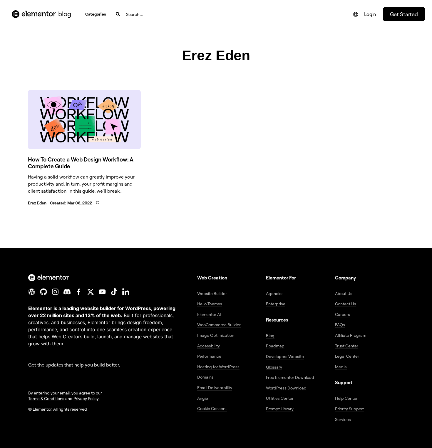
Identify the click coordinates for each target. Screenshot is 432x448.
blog (64, 14)
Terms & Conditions (46, 398)
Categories (95, 13)
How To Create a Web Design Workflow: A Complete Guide (80, 163)
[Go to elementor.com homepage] (34, 14)
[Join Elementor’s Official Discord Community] (67, 291)
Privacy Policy (86, 398)
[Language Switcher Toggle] (355, 14)
